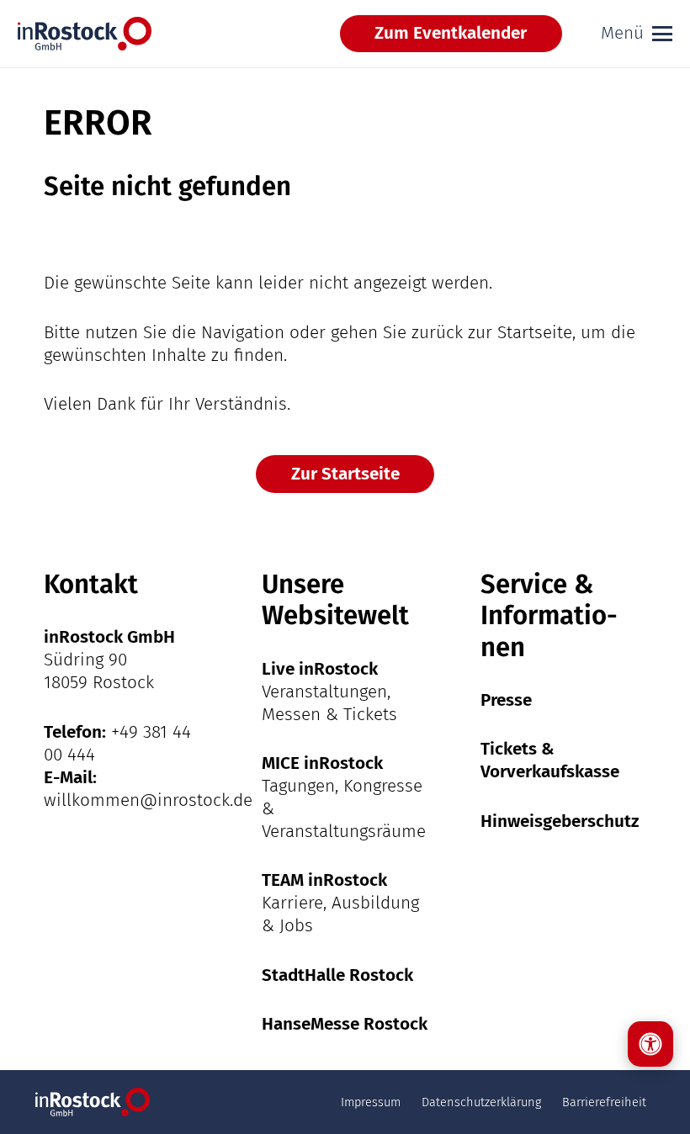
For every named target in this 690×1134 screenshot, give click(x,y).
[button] (636, 34)
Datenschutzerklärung (481, 1102)
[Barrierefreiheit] (650, 1044)
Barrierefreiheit (604, 1102)
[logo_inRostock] (84, 33)
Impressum (371, 1102)
